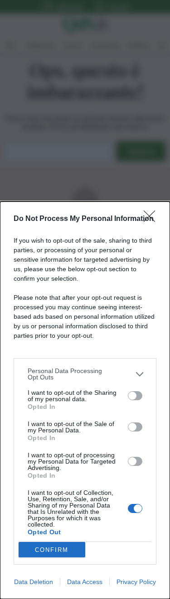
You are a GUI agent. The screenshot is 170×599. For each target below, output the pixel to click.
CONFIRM (51, 549)
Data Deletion (33, 581)
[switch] (135, 395)
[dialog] (85, 400)
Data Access (84, 581)
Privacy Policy (136, 581)
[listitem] (85, 374)
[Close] (152, 219)
